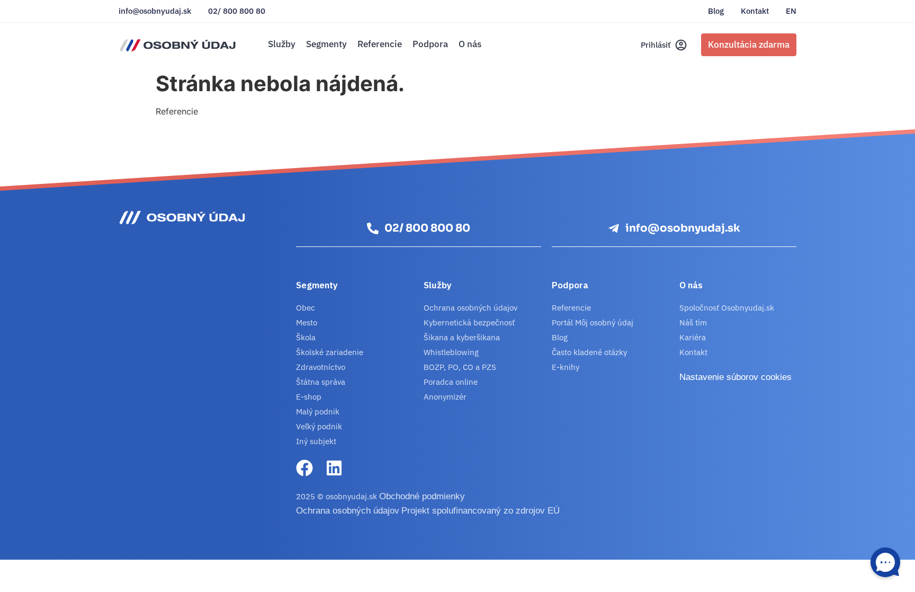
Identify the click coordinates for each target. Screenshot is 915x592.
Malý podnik (317, 412)
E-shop (308, 397)
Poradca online (451, 382)
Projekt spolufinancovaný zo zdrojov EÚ (480, 511)
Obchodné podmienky (422, 496)
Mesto (306, 322)
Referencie (379, 44)
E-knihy (565, 367)
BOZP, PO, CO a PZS (460, 367)
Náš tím (693, 322)
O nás (470, 44)
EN (791, 11)
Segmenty (326, 44)
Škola (306, 337)
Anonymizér (445, 397)
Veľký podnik (319, 426)
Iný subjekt (316, 441)
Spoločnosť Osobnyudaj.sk (726, 308)
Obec (305, 308)
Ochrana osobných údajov (470, 308)
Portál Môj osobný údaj (592, 322)
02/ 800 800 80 (236, 11)
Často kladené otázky (589, 352)
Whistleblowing (451, 352)
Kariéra (692, 337)
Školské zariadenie (329, 352)
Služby (281, 44)
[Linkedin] (334, 468)
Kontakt (755, 11)
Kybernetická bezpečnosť (469, 322)
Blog (716, 11)
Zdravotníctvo (320, 367)
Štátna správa (320, 382)
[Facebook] (304, 468)
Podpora (430, 44)
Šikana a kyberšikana (462, 337)
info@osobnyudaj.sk (155, 11)
